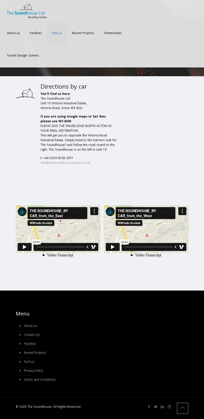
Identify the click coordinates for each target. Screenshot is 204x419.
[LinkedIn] (162, 407)
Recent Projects (35, 353)
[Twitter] (155, 407)
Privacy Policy (33, 371)
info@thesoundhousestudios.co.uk (65, 163)
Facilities (30, 344)
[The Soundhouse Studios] (27, 11)
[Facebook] (149, 407)
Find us (29, 362)
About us (30, 326)
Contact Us (32, 335)
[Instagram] (169, 407)
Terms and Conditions (39, 380)
